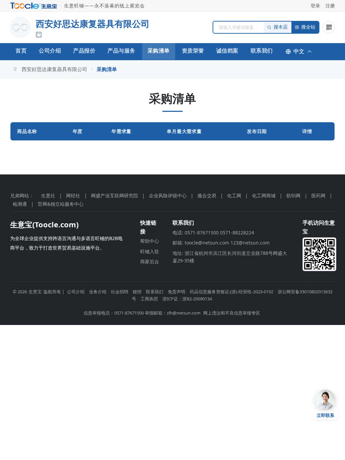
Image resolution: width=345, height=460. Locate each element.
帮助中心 (149, 241)
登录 (315, 5)
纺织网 (293, 195)
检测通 (20, 204)
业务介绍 (97, 292)
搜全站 (308, 27)
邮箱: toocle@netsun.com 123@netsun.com (221, 242)
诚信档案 (227, 50)
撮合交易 (206, 195)
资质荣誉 (193, 50)
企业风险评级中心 (168, 195)
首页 (21, 50)
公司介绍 (50, 50)
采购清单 (159, 50)
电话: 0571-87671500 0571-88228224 (213, 232)
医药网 (318, 195)
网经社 (73, 195)
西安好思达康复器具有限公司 (54, 69)
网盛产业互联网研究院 (114, 195)
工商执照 (149, 299)
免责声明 (176, 292)
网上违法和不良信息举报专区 (231, 313)
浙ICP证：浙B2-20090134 (187, 299)
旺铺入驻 (149, 251)
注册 (330, 5)
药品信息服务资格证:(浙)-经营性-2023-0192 (231, 292)
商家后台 (149, 261)
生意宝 (35, 292)
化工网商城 (264, 195)
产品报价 (84, 50)
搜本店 (281, 27)
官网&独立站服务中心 (61, 204)
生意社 (48, 195)
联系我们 (262, 50)
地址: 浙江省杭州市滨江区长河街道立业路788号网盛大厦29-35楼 (229, 257)
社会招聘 (119, 292)
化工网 (234, 195)
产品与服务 (121, 50)
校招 (137, 292)
